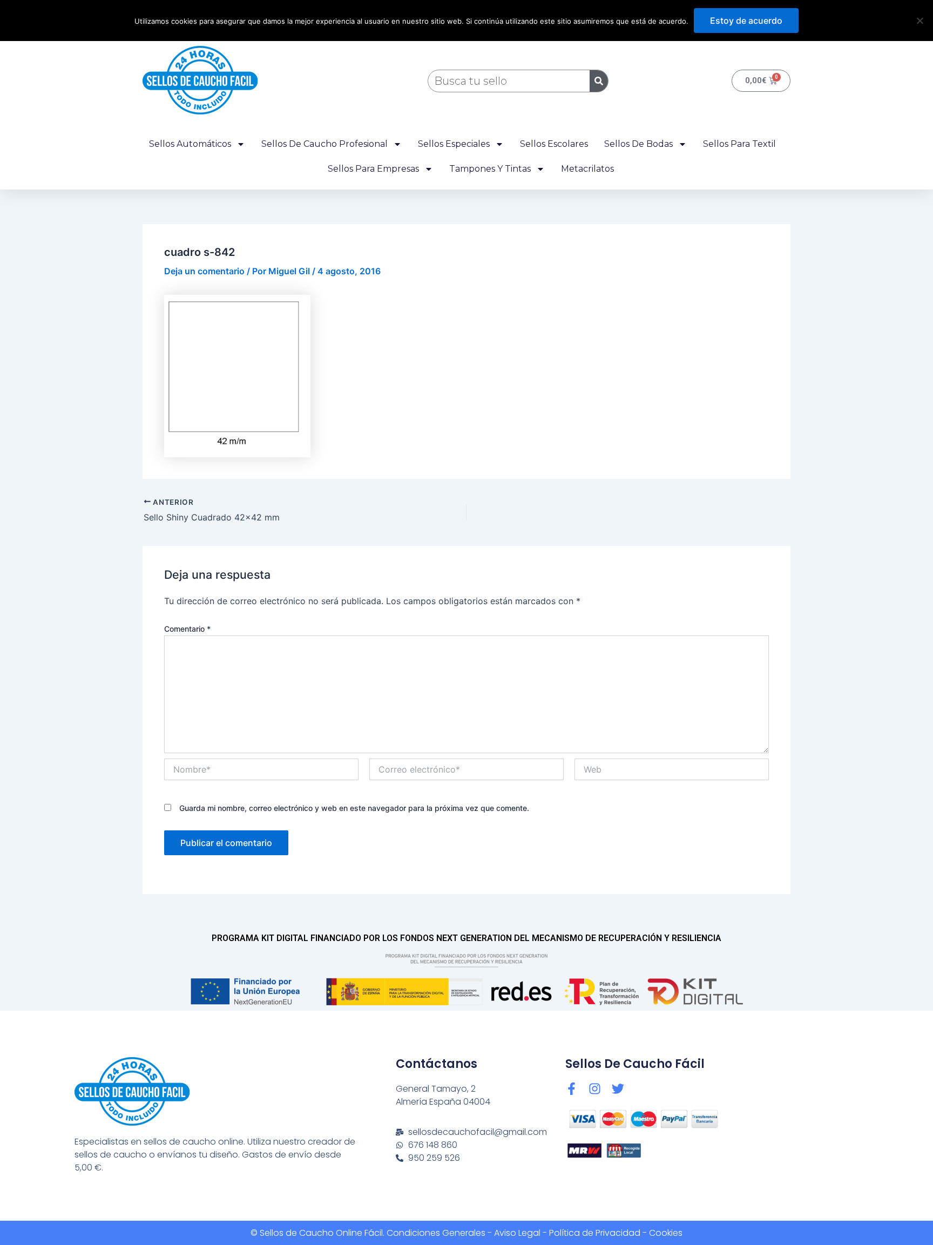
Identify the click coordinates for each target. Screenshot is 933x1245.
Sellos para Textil (739, 144)
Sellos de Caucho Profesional (324, 144)
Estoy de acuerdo (746, 20)
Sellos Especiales (454, 144)
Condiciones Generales (436, 1233)
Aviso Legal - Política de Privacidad (567, 1233)
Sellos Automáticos (190, 144)
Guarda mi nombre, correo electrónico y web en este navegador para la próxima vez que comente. (354, 808)
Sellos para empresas (373, 169)
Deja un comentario (204, 271)
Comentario (187, 628)
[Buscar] (599, 81)
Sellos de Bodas (638, 144)
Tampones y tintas (490, 169)
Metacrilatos (587, 169)
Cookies (665, 1233)
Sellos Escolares (554, 144)
